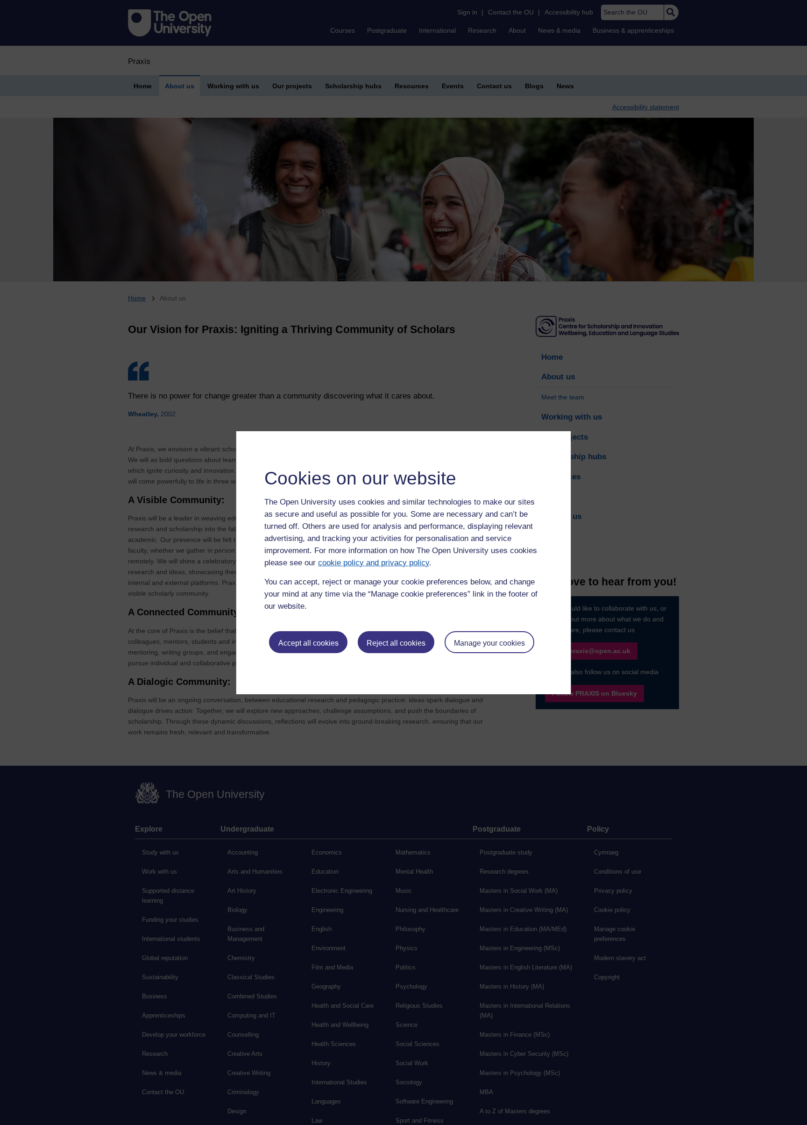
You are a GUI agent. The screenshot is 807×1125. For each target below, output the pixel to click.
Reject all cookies (396, 643)
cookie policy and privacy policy (373, 562)
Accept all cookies (308, 643)
